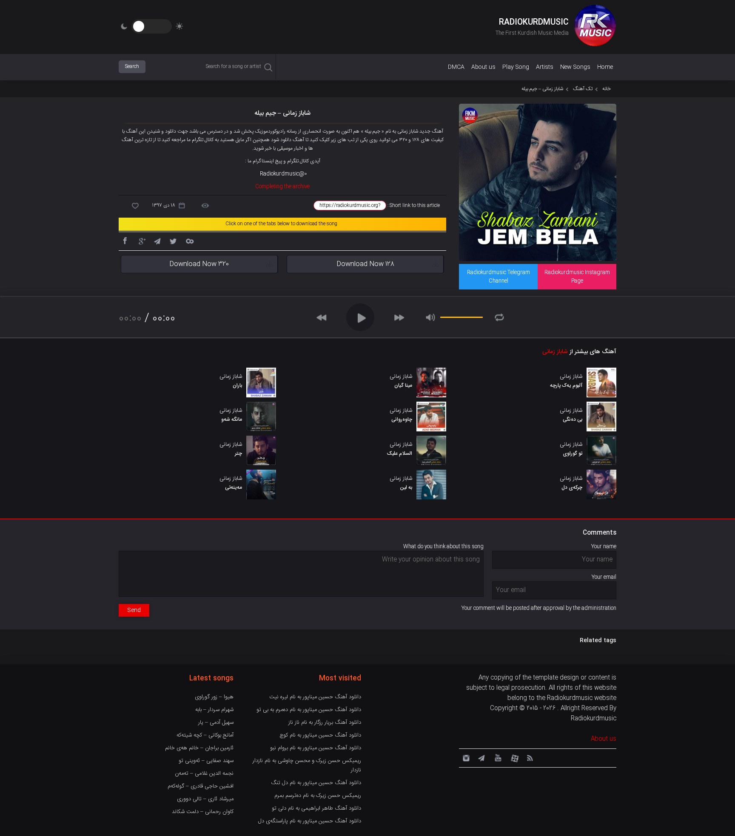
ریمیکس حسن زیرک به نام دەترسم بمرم (317, 795)
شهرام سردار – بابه (214, 709)
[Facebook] (125, 241)
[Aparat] (513, 757)
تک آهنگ (583, 89)
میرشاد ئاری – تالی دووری (205, 799)
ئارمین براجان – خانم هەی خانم (199, 748)
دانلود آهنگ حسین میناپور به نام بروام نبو (315, 748)
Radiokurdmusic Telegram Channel (498, 276)
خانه (606, 89)
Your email (604, 577)
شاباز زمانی (555, 352)
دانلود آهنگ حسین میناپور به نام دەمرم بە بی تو (308, 709)
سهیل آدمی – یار (216, 722)
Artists (544, 67)
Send (134, 610)
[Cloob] (189, 241)
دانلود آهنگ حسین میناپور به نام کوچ (320, 735)
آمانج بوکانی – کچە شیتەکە (205, 735)
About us (483, 67)
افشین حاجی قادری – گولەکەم (201, 786)
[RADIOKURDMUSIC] (595, 26)
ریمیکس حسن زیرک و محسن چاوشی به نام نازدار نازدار (307, 765)
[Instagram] (465, 757)
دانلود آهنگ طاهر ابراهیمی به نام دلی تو (316, 808)
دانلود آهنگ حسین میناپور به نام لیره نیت (315, 697)
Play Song (515, 67)
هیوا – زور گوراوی (214, 697)
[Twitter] (173, 241)
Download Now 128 (365, 264)
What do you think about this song (443, 546)
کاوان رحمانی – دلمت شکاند (203, 811)
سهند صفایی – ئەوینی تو (206, 760)
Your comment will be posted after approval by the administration (539, 608)
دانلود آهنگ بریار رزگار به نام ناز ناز (324, 722)
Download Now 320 (199, 264)
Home (605, 67)
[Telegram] (157, 241)
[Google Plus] (141, 241)
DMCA (456, 67)
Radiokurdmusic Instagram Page (577, 276)
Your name (603, 546)
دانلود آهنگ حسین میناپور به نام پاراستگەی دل (309, 821)
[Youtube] (497, 757)
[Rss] (530, 757)
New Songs (575, 67)
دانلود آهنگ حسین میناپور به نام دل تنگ (316, 783)
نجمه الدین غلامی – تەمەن (204, 773)
